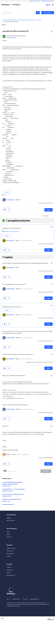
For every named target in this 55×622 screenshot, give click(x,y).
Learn (8, 531)
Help (47, 5)
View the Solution (11, 37)
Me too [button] (7, 192)
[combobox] (20, 12)
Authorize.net (15, 599)
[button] (4, 209)
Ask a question (47, 12)
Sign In (49, 5)
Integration (38, 19)
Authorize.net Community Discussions (27, 19)
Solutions (9, 537)
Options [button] (3, 24)
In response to (26, 240)
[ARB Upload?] (50, 216)
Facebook (9, 570)
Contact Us (9, 550)
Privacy (25, 599)
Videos (8, 534)
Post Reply (45, 471)
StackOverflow (10, 575)
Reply (48, 209)
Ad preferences (34, 599)
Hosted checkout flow (7, 504)
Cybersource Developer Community (5, 5)
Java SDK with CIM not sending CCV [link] (11, 21)
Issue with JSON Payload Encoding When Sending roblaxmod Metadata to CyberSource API (12, 484)
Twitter (8, 567)
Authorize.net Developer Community (10, 19)
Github (8, 572)
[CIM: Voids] (53, 216)
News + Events (10, 553)
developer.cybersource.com (48, 0)
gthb (4, 194)
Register (9, 517)
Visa (8, 599)
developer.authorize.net (35, 0)
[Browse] (52, 5)
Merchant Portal (11, 520)
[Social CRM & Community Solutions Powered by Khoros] (51, 619)
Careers (9, 556)
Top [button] (3, 618)
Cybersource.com (11, 548)
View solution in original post (11, 231)
